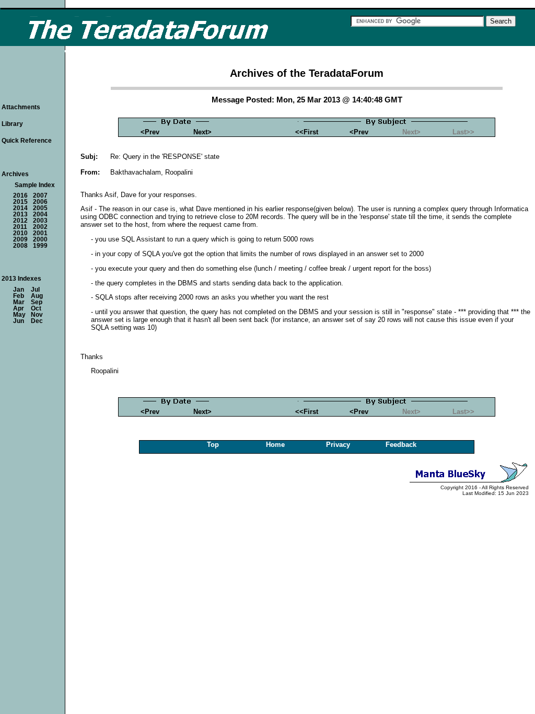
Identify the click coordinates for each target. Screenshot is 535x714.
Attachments (21, 107)
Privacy (338, 444)
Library (12, 124)
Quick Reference (27, 140)
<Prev (150, 132)
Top (213, 444)
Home (275, 444)
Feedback (401, 444)
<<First (306, 132)
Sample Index (35, 185)
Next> (202, 132)
